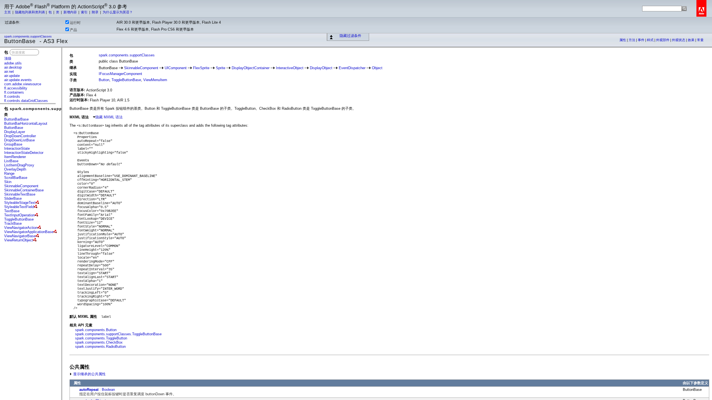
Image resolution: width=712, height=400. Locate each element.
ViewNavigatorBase (20, 236)
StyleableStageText (20, 203)
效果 (691, 40)
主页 (8, 12)
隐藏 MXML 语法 (109, 117)
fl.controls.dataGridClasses (26, 101)
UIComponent (176, 68)
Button (104, 80)
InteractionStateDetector (23, 153)
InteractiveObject (289, 68)
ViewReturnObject (18, 240)
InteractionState (17, 148)
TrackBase (13, 223)
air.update (12, 76)
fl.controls (12, 96)
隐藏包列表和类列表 (30, 12)
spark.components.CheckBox (99, 342)
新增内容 (70, 12)
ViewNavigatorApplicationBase (28, 232)
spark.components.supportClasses (28, 36)
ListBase (11, 161)
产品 (73, 30)
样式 (650, 40)
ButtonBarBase (16, 119)
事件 (641, 40)
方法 (632, 40)
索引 (84, 12)
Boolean (108, 390)
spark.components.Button (96, 330)
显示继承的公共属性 (89, 374)
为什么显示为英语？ (118, 12)
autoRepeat (88, 390)
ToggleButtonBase (19, 219)
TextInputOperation (19, 215)
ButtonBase (13, 128)
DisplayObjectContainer (251, 68)
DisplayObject (321, 68)
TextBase (11, 211)
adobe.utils (13, 63)
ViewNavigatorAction (21, 228)
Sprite (220, 68)
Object (377, 68)
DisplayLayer (14, 132)
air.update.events (18, 80)
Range (9, 173)
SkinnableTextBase (19, 194)
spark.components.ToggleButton (101, 338)
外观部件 (663, 40)
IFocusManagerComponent (120, 74)
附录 (95, 12)
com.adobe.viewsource (22, 84)
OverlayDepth (15, 169)
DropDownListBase (19, 140)
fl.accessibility (15, 88)
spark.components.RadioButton (100, 346)
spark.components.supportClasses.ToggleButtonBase (118, 334)
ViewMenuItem (155, 80)
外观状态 (679, 40)
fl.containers (14, 92)
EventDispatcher (352, 68)
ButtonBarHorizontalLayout (25, 123)
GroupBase (13, 144)
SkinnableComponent (21, 186)
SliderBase (13, 198)
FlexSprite (201, 68)
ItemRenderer (15, 157)
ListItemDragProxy (19, 165)
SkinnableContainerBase (24, 190)
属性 (623, 40)
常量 (700, 40)
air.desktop (13, 67)
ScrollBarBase (15, 178)
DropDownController (20, 136)
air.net (9, 71)
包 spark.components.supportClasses (44, 108)
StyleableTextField (19, 207)
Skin (7, 182)
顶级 (7, 58)
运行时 (75, 23)
